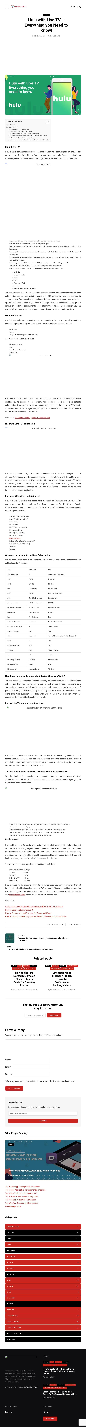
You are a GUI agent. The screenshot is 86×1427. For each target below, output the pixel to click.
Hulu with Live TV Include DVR (20, 129)
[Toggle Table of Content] (46, 122)
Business (43, 1250)
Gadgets (43, 1256)
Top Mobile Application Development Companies (25, 1190)
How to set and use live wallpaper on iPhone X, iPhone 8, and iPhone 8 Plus (36, 916)
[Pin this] (77, 925)
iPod (43, 1292)
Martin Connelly (39, 36)
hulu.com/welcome (17, 895)
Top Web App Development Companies (21, 1203)
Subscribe (54, 1015)
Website (8, 1074)
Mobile (46, 14)
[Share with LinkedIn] (74, 925)
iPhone (26, 965)
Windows (43, 1339)
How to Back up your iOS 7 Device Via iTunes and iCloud (28, 913)
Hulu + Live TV (13, 127)
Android (43, 1232)
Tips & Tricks (17, 968)
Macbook (43, 1298)
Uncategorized (43, 1333)
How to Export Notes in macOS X (19, 910)
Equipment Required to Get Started (22, 131)
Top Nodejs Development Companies (20, 1200)
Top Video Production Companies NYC (21, 1193)
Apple (14, 965)
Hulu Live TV (12, 124)
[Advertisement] (43, 59)
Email (8, 1067)
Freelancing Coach (13, 1206)
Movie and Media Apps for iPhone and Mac (32, 418)
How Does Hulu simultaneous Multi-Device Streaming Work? (29, 135)
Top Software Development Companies (21, 1196)
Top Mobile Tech (32, 1387)
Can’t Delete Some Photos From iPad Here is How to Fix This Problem (34, 906)
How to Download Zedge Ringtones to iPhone (34, 1170)
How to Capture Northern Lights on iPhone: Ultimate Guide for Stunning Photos (24, 979)
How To (43, 1274)
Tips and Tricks (29, 968)
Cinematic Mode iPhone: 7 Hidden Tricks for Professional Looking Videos (62, 979)
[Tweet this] (71, 925)
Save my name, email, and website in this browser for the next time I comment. (41, 1081)
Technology (72, 965)
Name (8, 1060)
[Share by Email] (79, 925)
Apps (43, 1244)
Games (43, 1262)
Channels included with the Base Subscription (25, 133)
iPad (19, 965)
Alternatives (43, 1227)
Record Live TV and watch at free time (22, 138)
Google (43, 1268)
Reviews (43, 1310)
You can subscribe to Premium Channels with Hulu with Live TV (30, 140)
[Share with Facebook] (69, 925)
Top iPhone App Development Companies (22, 1187)
